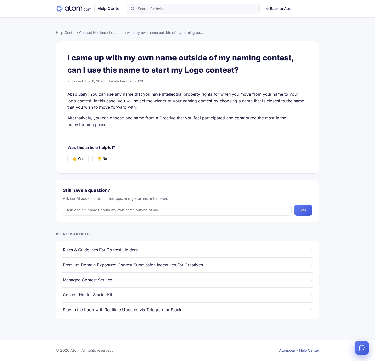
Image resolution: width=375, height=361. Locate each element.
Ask (303, 210)
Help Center (66, 32)
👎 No (102, 159)
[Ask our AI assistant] (362, 348)
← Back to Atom (280, 8)
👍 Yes (78, 159)
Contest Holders (92, 32)
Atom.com (287, 350)
